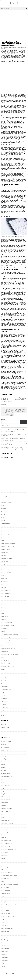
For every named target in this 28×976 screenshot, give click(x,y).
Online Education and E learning (9, 634)
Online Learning (5, 637)
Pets (2, 657)
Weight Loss (4, 710)
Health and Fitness (6, 590)
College (3, 517)
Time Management (6, 689)
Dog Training (4, 537)
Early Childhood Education (8, 543)
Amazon (3, 494)
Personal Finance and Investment (9, 654)
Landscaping (4, 616)
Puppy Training (5, 660)
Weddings (3, 704)
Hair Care (3, 584)
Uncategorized (5, 698)
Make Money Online (6, 622)
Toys (2, 692)
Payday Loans (4, 651)
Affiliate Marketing (6, 491)
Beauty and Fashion (6, 502)
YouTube (3, 716)
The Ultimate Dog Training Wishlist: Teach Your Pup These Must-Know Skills (13, 430)
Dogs (2, 540)
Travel (3, 695)
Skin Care (3, 669)
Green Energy (4, 581)
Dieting (3, 532)
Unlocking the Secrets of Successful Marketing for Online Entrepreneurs (21, 398)
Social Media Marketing (7, 678)
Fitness (3, 567)
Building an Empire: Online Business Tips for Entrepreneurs (7, 398)
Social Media (4, 675)
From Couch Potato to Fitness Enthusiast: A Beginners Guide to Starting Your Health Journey (13, 448)
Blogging (3, 505)
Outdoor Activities (6, 643)
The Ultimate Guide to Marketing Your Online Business (6, 403)
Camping (3, 508)
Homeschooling (5, 605)
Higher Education (5, 596)
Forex (2, 575)
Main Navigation (5, 8)
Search (3, 419)
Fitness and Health (6, 570)
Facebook (3, 555)
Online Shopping (5, 640)
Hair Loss (3, 587)
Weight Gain (4, 707)
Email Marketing (5, 549)
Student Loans (5, 683)
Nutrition (3, 631)
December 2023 (5, 727)
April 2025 (4, 724)
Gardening (4, 578)
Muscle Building (5, 628)
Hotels (3, 608)
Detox (2, 529)
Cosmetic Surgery (5, 523)
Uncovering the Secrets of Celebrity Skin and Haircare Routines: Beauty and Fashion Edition (8, 411)
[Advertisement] (14, 27)
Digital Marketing (5, 535)
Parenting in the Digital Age (8, 648)
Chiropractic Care (5, 511)
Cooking (3, 520)
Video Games (4, 701)
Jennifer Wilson (5, 47)
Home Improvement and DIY (8, 599)
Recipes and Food (5, 663)
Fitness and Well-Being (7, 573)
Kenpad (14, 3)
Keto (2, 613)
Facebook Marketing (6, 558)
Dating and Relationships (7, 526)
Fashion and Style (5, 561)
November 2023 (5, 730)
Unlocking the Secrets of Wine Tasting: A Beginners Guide (20, 409)
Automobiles (4, 500)
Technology (4, 686)
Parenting (4, 646)
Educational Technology (7, 546)
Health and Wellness (6, 593)
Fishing (3, 564)
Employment (4, 552)
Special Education (5, 681)
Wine (2, 713)
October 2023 (4, 733)
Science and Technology (7, 666)
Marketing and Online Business (9, 625)
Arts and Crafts (5, 497)
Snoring (3, 672)
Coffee (3, 514)
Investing (3, 610)
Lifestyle (3, 619)
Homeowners (4, 602)
